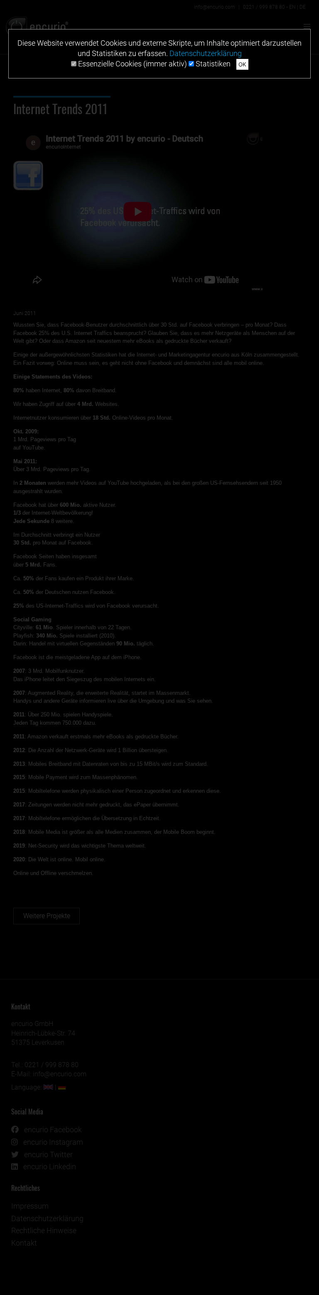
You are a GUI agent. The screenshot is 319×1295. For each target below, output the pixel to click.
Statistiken (212, 63)
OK (242, 64)
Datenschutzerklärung (205, 53)
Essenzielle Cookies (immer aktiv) (131, 63)
